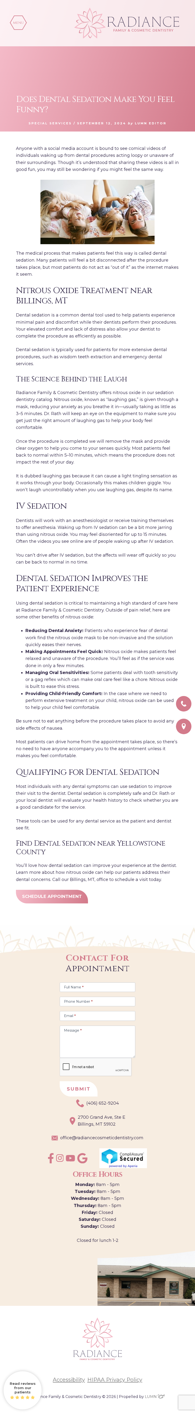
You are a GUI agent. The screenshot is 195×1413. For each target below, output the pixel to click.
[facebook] (51, 1162)
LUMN (151, 1396)
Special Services (50, 123)
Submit (78, 1089)
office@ (101, 1137)
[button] (18, 23)
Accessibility (69, 1379)
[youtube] (70, 1160)
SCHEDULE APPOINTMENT (52, 896)
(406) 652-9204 (102, 1103)
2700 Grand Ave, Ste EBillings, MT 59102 (101, 1121)
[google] (82, 1162)
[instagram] (60, 1160)
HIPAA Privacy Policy (114, 1379)
